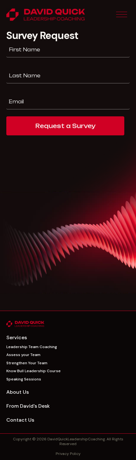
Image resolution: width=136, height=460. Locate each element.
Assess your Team (23, 354)
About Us (17, 392)
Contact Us (20, 420)
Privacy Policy (68, 453)
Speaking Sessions (23, 379)
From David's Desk (28, 406)
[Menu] (122, 15)
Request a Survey (65, 125)
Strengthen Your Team (26, 363)
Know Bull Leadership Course (33, 370)
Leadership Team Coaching (31, 346)
